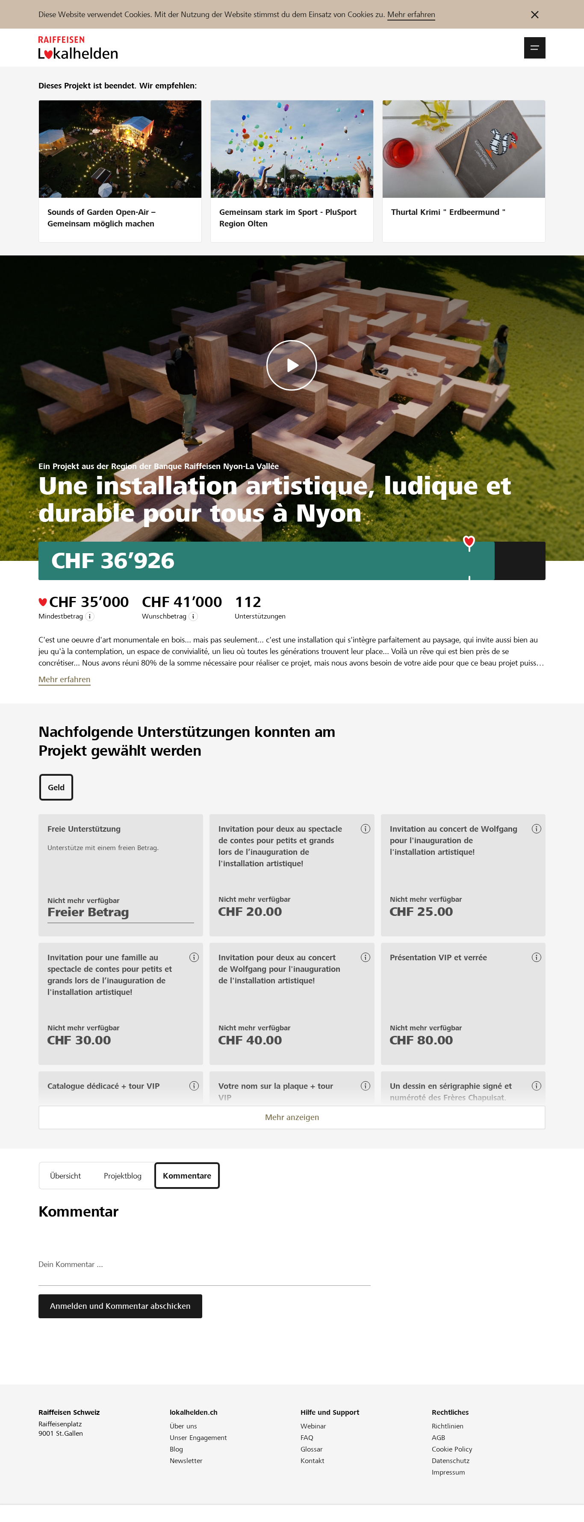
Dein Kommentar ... (70, 1264)
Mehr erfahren (411, 14)
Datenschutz (450, 1461)
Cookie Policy (452, 1449)
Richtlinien (447, 1426)
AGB (438, 1438)
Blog (176, 1449)
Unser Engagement (198, 1438)
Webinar (313, 1426)
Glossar (312, 1449)
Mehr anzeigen (292, 1117)
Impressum (448, 1472)
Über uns (183, 1426)
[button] (535, 48)
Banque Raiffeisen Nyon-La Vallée (216, 466)
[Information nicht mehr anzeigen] (535, 14)
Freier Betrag (88, 912)
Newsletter (186, 1461)
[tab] (56, 787)
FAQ (307, 1438)
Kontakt (312, 1461)
